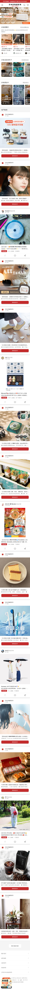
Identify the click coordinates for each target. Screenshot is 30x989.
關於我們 (3, 953)
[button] (8, 22)
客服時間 (3, 967)
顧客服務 (3, 958)
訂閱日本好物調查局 (6, 972)
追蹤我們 (3, 963)
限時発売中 (15, 156)
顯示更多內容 (15, 946)
